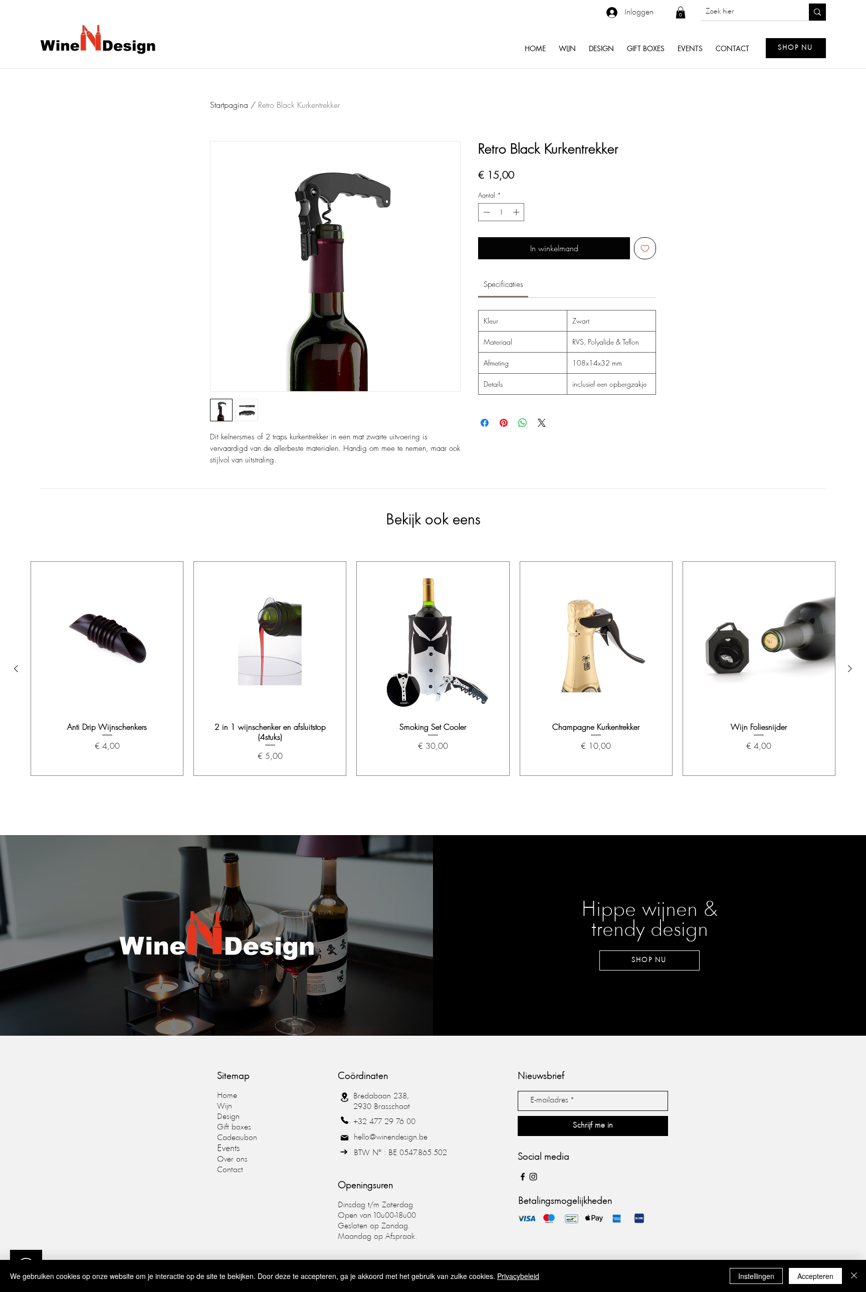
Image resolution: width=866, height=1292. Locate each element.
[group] (433, 668)
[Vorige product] (16, 669)
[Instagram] (533, 1177)
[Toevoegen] (645, 248)
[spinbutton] (501, 212)
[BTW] (343, 1152)
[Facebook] (523, 1177)
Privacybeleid (518, 1276)
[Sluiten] (854, 1276)
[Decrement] (486, 212)
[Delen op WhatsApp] (523, 423)
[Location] (344, 1097)
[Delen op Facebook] (485, 423)
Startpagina (229, 104)
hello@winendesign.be (390, 1138)
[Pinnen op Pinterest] (504, 423)
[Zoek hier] (817, 12)
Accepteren (815, 1276)
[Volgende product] (850, 669)
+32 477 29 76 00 (384, 1122)
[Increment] (517, 212)
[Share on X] (542, 423)
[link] (503, 284)
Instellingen (756, 1276)
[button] (681, 13)
